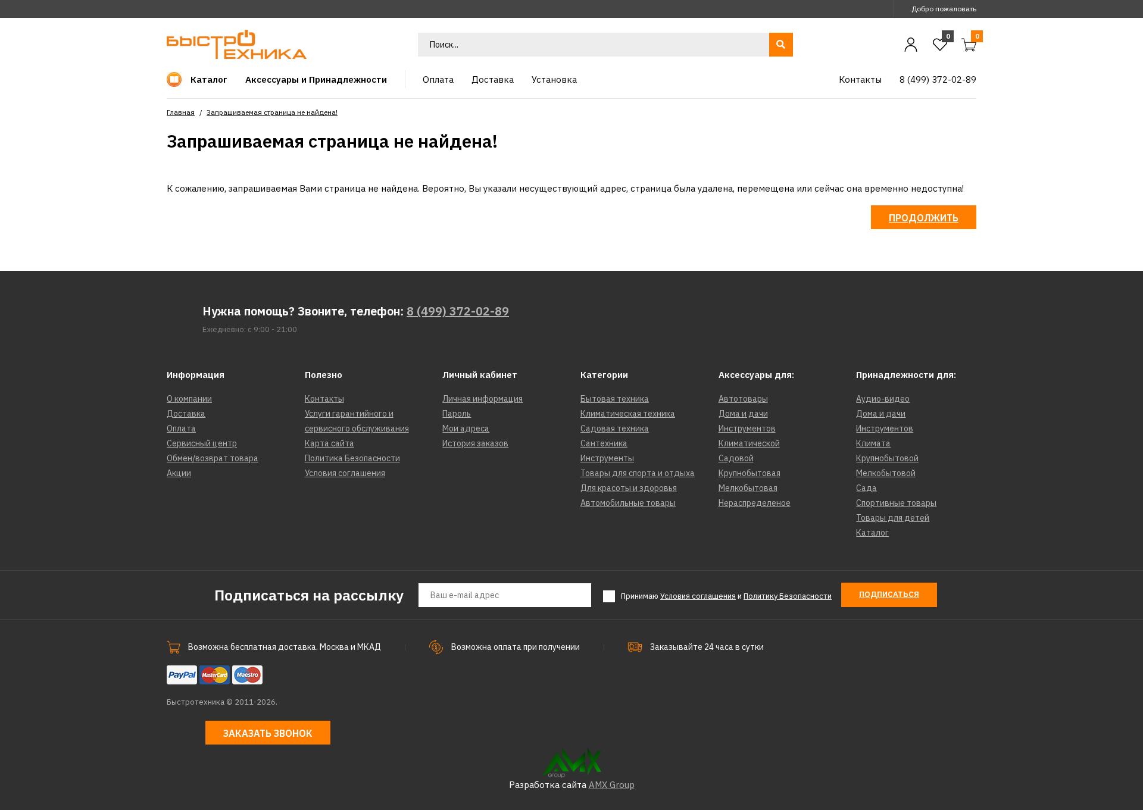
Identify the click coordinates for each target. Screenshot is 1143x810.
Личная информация (482, 398)
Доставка (186, 413)
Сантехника (603, 443)
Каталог (872, 532)
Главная (181, 112)
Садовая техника (614, 428)
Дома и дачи (743, 413)
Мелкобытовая (748, 488)
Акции (179, 473)
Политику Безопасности (788, 596)
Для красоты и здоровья (628, 488)
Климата (873, 443)
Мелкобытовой (886, 473)
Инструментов (747, 428)
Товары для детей (892, 517)
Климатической (749, 443)
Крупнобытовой (887, 458)
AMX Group (612, 784)
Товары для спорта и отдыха (637, 473)
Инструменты (607, 458)
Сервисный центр (202, 443)
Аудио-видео (883, 398)
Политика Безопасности (352, 458)
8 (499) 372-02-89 (458, 311)
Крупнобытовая (749, 473)
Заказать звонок (268, 733)
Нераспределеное (755, 503)
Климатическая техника (627, 413)
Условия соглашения (345, 473)
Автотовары (743, 398)
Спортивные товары (896, 503)
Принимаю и (726, 596)
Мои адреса (465, 428)
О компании (189, 398)
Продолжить (923, 218)
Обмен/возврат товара (212, 458)
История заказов (475, 443)
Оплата (181, 428)
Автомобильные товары (628, 503)
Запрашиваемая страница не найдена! (272, 112)
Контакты (324, 398)
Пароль (456, 413)
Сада (866, 488)
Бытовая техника (614, 398)
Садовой (736, 458)
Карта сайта (329, 443)
